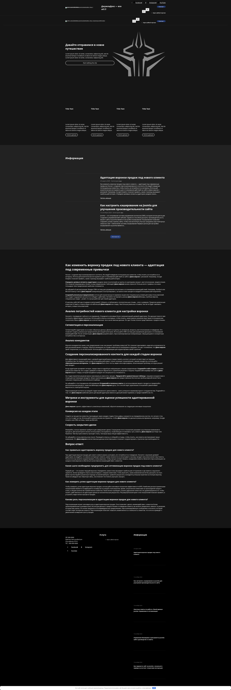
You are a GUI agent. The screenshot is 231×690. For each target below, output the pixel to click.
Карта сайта (156, 13)
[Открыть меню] (144, 11)
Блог (120, 181)
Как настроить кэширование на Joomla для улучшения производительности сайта (128, 207)
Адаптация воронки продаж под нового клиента (132, 177)
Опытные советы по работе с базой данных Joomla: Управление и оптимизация (148, 610)
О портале (163, 13)
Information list (115, 237)
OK (154, 688)
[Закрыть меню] (147, 9)
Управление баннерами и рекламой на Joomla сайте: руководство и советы (149, 638)
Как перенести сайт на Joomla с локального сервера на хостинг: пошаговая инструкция (148, 667)
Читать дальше (71, 135)
